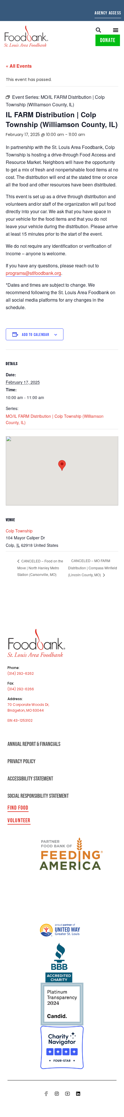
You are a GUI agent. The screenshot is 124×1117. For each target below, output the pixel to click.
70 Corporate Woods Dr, (28, 704)
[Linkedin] (78, 1093)
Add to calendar (36, 334)
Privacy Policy (21, 761)
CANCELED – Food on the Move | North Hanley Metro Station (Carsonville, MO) (40, 567)
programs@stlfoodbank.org (33, 273)
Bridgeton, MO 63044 (25, 710)
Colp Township (19, 531)
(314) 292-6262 (20, 673)
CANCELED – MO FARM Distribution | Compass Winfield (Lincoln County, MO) (92, 567)
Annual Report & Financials (33, 744)
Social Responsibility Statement (38, 796)
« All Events (19, 66)
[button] (98, 30)
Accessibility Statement (30, 778)
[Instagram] (56, 1093)
